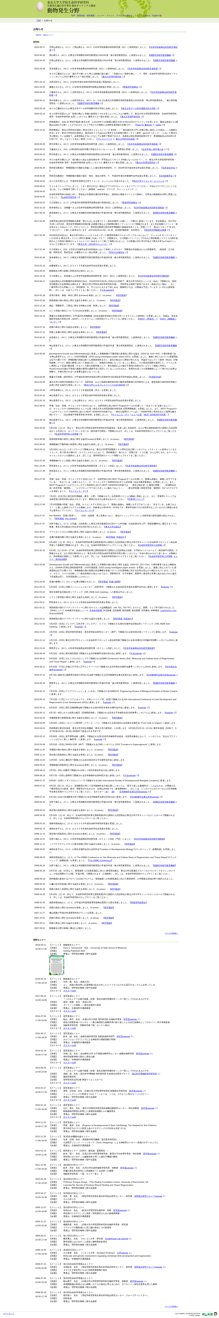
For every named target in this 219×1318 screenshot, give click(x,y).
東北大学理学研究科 (112, 76)
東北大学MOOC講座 (125, 139)
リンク (137, 16)
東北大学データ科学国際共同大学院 (139, 108)
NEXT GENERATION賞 (155, 414)
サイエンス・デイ (120, 414)
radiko (158, 125)
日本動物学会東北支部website (162, 675)
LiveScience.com (168, 610)
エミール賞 (136, 414)
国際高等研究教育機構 (160, 55)
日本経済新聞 (95, 610)
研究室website (130, 1019)
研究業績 (91, 16)
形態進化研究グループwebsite (148, 1196)
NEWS (38, 35)
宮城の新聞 (114, 581)
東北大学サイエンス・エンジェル (148, 181)
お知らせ (146, 16)
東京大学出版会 (112, 527)
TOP (73, 16)
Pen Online (70, 518)
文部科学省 (155, 377)
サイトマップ (8, 1314)
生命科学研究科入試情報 (67, 434)
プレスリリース (105, 139)
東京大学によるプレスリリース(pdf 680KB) (105, 385)
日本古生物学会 (117, 252)
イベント (110, 16)
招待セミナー (48, 35)
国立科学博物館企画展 (155, 230)
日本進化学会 (169, 168)
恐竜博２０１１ (136, 499)
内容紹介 (120, 537)
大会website (107, 290)
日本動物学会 (166, 176)
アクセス (124, 16)
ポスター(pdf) (69, 991)
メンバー (100, 16)
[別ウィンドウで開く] (167, 149)
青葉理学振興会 (131, 87)
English (155, 16)
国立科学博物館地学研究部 (144, 1074)
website (165, 587)
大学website (122, 1253)
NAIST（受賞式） (147, 319)
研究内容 (81, 16)
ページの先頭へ (171, 933)
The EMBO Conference (100, 860)
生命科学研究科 (69, 197)
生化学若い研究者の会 (153, 149)
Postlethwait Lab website (116, 1238)
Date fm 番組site (144, 125)
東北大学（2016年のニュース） (93, 244)
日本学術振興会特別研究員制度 (143, 68)
